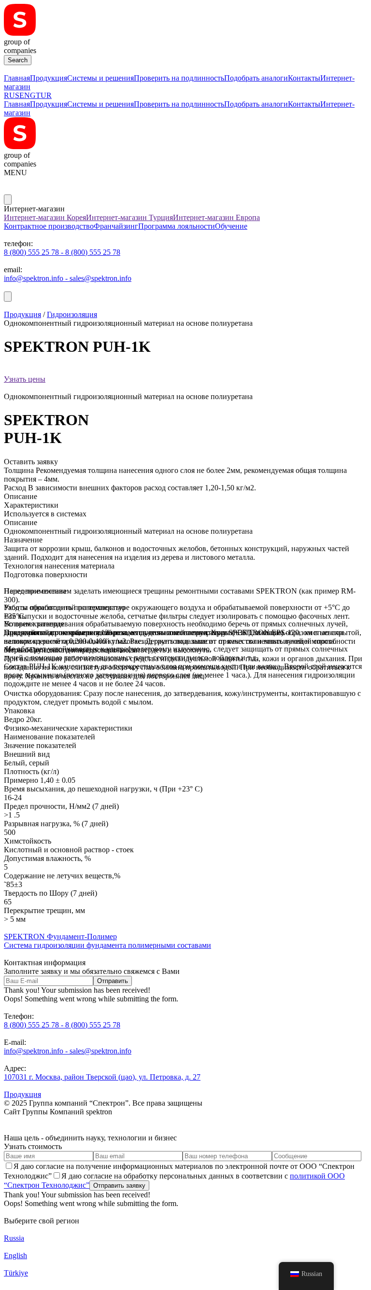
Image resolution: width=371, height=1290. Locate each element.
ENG (27, 95)
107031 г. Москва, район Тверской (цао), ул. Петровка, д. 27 (102, 1077)
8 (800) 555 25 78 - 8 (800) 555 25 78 (62, 252)
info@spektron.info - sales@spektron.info (67, 278)
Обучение (231, 226)
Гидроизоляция (72, 314)
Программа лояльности (176, 226)
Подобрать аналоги (256, 78)
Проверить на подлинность (179, 78)
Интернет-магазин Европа (216, 217)
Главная (17, 78)
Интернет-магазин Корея (45, 217)
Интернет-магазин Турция (129, 217)
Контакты (304, 78)
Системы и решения (100, 78)
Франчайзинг (116, 226)
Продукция (48, 78)
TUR (44, 95)
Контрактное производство (49, 226)
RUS (11, 95)
